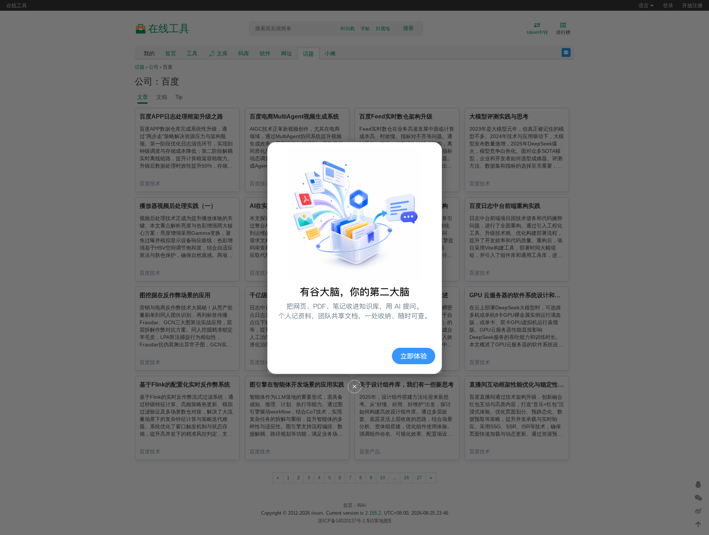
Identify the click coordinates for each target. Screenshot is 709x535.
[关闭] (354, 386)
